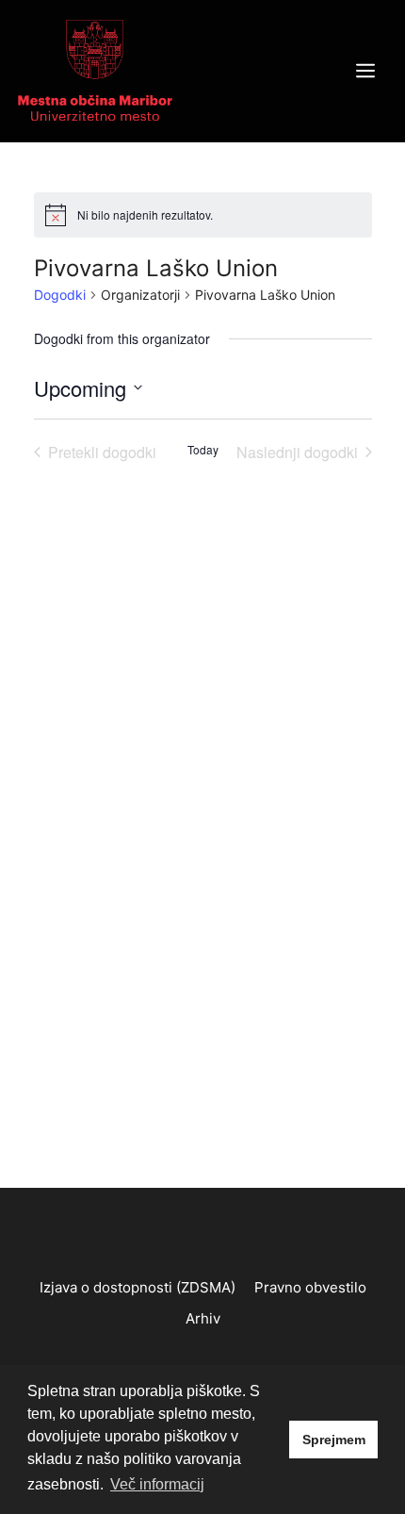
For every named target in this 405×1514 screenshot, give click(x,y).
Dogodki (60, 295)
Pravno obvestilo (310, 1287)
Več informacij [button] (157, 1484)
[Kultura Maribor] (95, 69)
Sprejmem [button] (333, 1439)
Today (203, 449)
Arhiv (203, 1318)
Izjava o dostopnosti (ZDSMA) (137, 1287)
